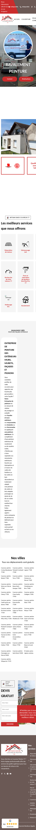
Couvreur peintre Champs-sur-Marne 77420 (29, 578)
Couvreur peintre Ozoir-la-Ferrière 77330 (29, 619)
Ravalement (25, 306)
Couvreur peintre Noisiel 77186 (6, 577)
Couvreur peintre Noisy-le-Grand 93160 (29, 645)
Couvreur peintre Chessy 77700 (6, 593)
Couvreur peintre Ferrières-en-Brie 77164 (6, 610)
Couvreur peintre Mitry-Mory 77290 (6, 617)
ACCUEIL (17, 19)
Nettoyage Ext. (8, 306)
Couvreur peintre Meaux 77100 (29, 609)
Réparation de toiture (8, 251)
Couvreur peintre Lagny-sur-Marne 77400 (17, 610)
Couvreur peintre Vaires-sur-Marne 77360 (6, 586)
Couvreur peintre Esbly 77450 (29, 601)
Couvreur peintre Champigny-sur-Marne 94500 (6, 653)
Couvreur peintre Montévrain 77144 (18, 617)
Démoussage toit (25, 251)
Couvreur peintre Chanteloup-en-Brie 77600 (29, 586)
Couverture (25, 19)
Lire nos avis (10, 826)
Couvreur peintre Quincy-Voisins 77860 (17, 627)
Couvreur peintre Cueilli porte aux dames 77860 (6, 602)
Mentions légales (29, 826)
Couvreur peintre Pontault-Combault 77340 (18, 570)
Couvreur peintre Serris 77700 (29, 634)
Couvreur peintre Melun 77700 (17, 644)
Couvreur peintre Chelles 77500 (6, 644)
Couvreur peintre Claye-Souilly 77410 (17, 594)
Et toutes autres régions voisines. (29, 652)
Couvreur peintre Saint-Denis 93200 (18, 652)
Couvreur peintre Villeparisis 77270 (6, 660)
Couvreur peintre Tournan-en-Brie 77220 (6, 635)
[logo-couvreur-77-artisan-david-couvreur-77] (7, 19)
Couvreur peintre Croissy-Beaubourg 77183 (6, 570)
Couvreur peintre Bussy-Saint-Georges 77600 (17, 586)
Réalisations (26, 79)
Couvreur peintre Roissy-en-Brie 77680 (29, 627)
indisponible (14, 7)
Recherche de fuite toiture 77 (8, 279)
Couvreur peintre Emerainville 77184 (17, 602)
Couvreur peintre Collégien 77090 (29, 593)
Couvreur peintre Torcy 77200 (17, 577)
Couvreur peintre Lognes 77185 (29, 569)
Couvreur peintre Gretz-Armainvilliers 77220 (17, 636)
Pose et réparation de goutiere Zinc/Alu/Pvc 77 (25, 279)
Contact (9, 79)
